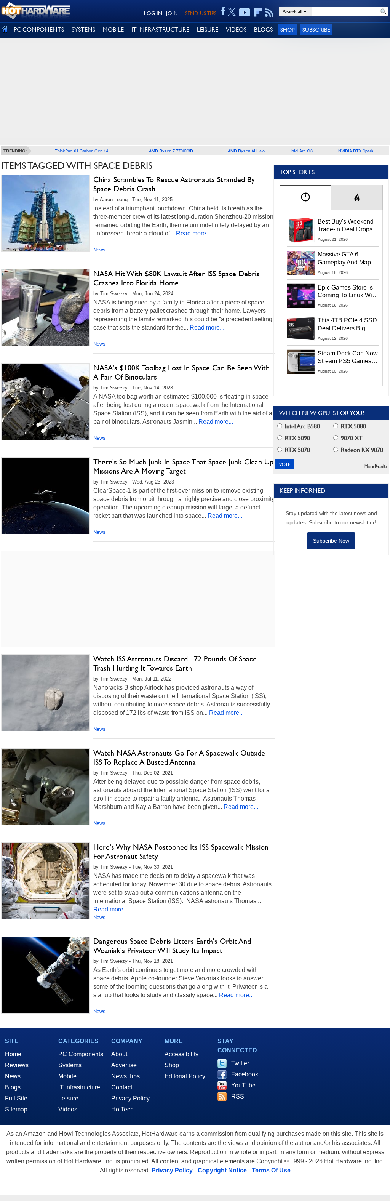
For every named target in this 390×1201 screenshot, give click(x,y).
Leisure (68, 1098)
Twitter (240, 1063)
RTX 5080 (352, 426)
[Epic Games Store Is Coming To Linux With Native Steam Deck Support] (301, 296)
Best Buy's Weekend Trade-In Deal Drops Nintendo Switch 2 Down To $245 (346, 226)
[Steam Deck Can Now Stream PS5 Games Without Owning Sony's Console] (301, 362)
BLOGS (263, 29)
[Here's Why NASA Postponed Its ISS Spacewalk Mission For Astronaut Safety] (45, 881)
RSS (237, 1096)
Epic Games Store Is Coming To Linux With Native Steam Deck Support (347, 291)
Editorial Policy (185, 1076)
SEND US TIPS (200, 13)
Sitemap (16, 1109)
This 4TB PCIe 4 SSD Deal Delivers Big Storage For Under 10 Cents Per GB (347, 324)
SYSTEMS (83, 29)
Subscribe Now (331, 541)
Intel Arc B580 (301, 426)
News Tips (125, 1076)
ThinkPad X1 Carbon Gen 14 (81, 150)
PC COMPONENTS (39, 29)
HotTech (122, 1109)
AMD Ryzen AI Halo (246, 150)
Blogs (13, 1087)
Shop (287, 29)
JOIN (172, 13)
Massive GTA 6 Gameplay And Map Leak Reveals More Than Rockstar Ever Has (344, 258)
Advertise (124, 1065)
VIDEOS (236, 29)
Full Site (16, 1098)
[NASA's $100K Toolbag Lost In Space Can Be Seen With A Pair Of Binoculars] (45, 402)
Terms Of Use (271, 1170)
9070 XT (351, 438)
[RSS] (269, 12)
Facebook (244, 1074)
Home (13, 1054)
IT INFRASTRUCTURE (160, 29)
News (99, 250)
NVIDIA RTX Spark (356, 150)
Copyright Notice (222, 1170)
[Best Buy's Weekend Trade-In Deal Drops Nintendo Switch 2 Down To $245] (301, 230)
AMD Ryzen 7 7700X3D (171, 150)
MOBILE (113, 29)
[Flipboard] (258, 12)
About (119, 1054)
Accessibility (181, 1054)
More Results (375, 466)
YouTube (243, 1085)
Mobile (67, 1076)
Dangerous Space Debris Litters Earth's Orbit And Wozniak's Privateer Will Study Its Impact (172, 946)
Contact (121, 1087)
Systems (70, 1065)
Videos (67, 1109)
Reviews (17, 1065)
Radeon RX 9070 (361, 449)
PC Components (80, 1054)
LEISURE (207, 29)
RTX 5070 (296, 449)
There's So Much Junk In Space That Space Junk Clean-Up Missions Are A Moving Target (183, 466)
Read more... (193, 233)
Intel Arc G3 (302, 150)
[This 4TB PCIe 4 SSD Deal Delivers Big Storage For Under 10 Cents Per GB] (301, 329)
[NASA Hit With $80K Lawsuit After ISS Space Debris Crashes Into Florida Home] (45, 307)
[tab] (305, 197)
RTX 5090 (296, 438)
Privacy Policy (130, 1098)
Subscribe (316, 29)
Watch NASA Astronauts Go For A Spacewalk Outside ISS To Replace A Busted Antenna (179, 757)
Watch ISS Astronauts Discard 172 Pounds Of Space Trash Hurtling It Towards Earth (175, 663)
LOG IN (153, 13)
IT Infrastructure (79, 1087)
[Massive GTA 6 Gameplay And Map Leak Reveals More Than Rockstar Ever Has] (301, 263)
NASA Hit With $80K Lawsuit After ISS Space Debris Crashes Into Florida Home (176, 278)
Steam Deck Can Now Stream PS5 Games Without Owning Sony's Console (348, 357)
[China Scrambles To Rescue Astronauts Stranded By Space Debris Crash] (45, 213)
